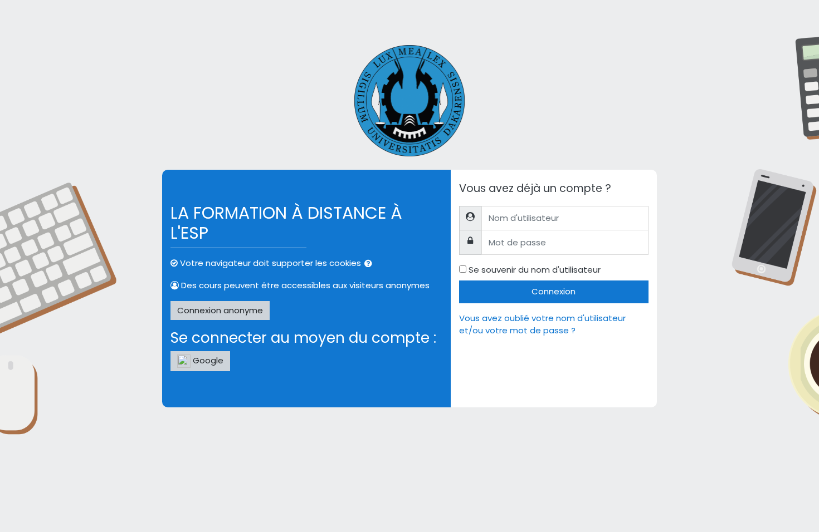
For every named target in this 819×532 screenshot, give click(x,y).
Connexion (554, 291)
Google (207, 360)
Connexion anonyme (220, 310)
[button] (370, 264)
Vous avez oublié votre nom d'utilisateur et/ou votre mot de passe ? (542, 324)
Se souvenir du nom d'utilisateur (535, 269)
